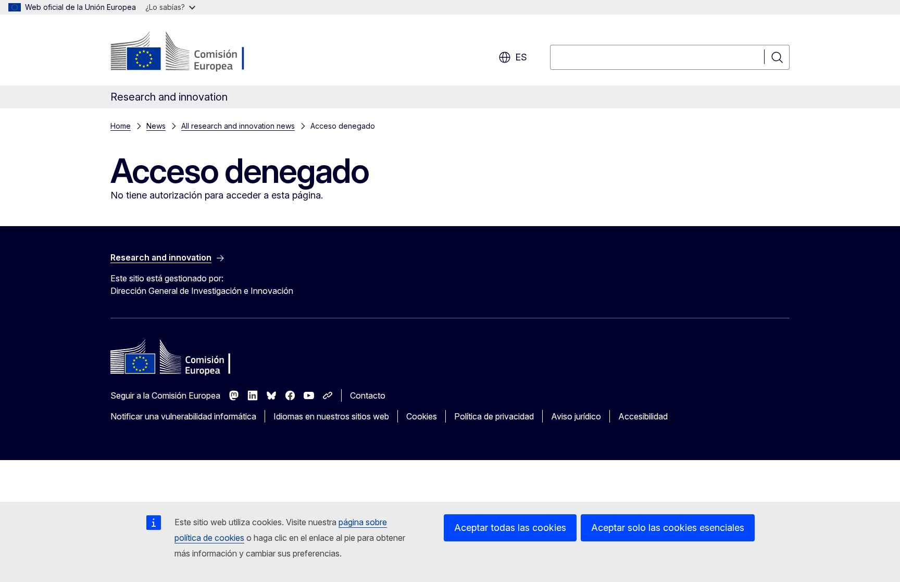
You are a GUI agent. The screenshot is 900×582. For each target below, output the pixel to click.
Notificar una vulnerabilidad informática (183, 416)
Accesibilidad (643, 416)
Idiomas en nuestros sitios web (331, 416)
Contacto (367, 395)
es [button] (521, 57)
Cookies (421, 416)
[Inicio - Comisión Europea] (194, 52)
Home (120, 125)
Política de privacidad (494, 416)
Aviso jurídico (576, 416)
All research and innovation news (238, 125)
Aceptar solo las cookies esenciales (667, 527)
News (156, 125)
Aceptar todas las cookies (510, 527)
